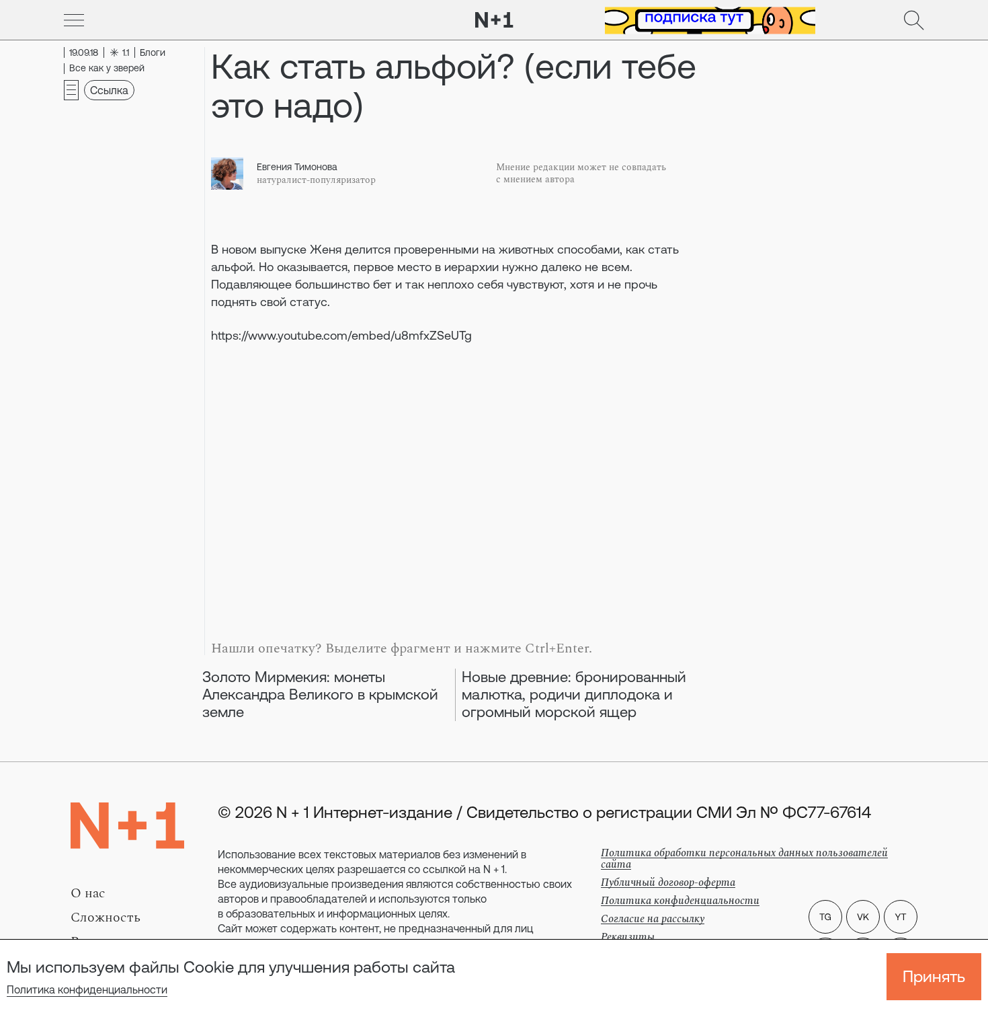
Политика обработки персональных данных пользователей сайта (744, 858)
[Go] (74, 20)
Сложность (105, 917)
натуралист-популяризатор (316, 180)
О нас (88, 893)
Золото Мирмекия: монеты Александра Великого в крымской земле (320, 694)
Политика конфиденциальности (87, 989)
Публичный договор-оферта (668, 882)
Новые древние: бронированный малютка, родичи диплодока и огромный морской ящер (574, 694)
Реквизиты (628, 937)
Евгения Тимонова (297, 166)
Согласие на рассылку (652, 919)
